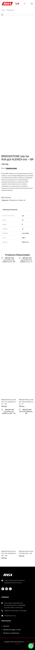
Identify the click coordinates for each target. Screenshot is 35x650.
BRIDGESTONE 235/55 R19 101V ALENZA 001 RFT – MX (8, 553)
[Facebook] (2, 588)
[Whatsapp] (10, 588)
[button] (31, 646)
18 (22, 229)
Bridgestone (10, 10)
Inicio (3, 10)
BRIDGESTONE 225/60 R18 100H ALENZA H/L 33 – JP (26, 402)
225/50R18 (25, 233)
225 (23, 215)
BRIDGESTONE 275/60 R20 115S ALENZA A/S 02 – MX (8, 402)
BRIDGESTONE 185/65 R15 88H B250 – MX (26, 552)
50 (23, 220)
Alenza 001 (25, 242)
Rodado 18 (21, 200)
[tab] (10, 210)
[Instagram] (6, 588)
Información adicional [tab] (10, 210)
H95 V (23, 237)
